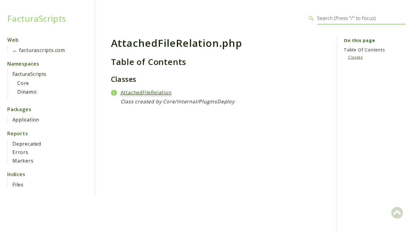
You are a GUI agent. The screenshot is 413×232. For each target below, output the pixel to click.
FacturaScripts (36, 18)
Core (23, 83)
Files (18, 184)
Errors (20, 152)
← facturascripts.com (38, 50)
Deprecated (26, 143)
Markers (23, 160)
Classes (355, 57)
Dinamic (27, 92)
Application (25, 119)
